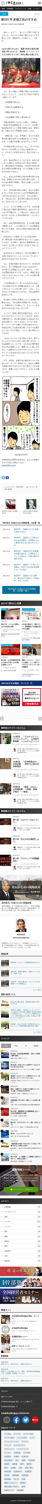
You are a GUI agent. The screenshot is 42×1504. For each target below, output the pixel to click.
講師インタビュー (10, 1483)
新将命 (29, 1464)
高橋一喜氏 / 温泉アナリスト (19, 1058)
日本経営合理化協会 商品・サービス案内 (16, 1401)
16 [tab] (21, 718)
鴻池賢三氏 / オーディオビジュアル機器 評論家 (25, 1069)
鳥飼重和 (20, 1490)
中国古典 (17, 1453)
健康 (23, 1460)
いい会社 (7, 1434)
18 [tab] (28, 718)
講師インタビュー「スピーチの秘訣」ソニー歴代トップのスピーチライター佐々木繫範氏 (31, 663)
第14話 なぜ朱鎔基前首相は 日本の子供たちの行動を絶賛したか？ (10, 662)
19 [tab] (31, 718)
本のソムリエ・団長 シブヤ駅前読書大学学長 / (25, 1127)
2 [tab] (6, 716)
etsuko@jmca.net (8, 465)
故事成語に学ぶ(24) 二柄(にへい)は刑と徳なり (25, 1101)
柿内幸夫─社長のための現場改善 (12, 24)
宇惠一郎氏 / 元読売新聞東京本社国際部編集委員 (25, 1105)
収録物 (36, 1046)
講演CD (23, 1483)
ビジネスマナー (19, 1445)
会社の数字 (8, 1460)
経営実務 (25, 1475)
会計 (17, 1460)
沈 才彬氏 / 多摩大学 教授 (8, 670)
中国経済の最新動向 (9, 668)
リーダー (36, 9)
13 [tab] (11, 718)
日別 (6, 1046)
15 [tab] (18, 718)
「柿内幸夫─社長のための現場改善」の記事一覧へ (21, 590)
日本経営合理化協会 (9, 1406)
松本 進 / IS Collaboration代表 (20, 1136)
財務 (23, 1486)
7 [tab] (23, 716)
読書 (23, 1479)
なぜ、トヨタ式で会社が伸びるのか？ (27, 825)
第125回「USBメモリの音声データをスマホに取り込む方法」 (25, 1066)
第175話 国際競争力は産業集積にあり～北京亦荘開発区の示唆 (25, 1112)
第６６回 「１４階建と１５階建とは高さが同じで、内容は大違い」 (26, 1157)
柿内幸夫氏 (19, 487)
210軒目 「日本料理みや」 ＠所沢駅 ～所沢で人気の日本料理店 (26, 764)
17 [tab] (24, 718)
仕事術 (16, 1456)
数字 (22, 1231)
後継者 (6, 1464)
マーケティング (20, 9)
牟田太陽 (7, 1471)
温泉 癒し (29, 1468)
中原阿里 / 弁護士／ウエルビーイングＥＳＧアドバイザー (25, 1081)
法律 (20, 1468)
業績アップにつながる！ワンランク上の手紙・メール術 (32, 633)
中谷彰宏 (7, 1456)
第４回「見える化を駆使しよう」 (26, 840)
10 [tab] (33, 716)
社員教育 (28, 1471)
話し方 (16, 1479)
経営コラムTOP (6, 1397)
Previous (2, 719)
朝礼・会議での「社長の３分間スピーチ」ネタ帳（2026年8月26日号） (25, 1090)
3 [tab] (9, 716)
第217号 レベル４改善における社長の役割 (10, 625)
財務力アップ (9, 1490)
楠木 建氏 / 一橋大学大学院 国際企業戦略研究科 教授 (26, 1149)
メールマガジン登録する (21, 1189)
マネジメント (9, 1449)
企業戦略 (10, 9)
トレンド (22, 1226)
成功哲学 (22, 1251)
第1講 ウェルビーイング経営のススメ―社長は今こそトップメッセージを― (25, 1077)
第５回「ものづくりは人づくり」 (26, 821)
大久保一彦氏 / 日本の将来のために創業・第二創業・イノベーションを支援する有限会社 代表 (28, 750)
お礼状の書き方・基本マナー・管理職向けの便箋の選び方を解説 (31, 626)
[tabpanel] (10, 698)
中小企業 (27, 1453)
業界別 (22, 1241)
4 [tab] (13, 716)
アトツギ (17, 1434)
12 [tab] (39, 716)
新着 (3, 9)
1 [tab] (2, 716)
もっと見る (37, 990)
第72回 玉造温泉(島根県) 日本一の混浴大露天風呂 (25, 1054)
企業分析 (25, 1456)
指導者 (14, 1464)
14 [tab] (14, 718)
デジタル (25, 1441)
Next (40, 719)
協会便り (22, 1261)
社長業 (6, 1475)
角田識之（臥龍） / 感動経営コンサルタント (24, 1093)
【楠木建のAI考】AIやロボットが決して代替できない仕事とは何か (25, 1144)
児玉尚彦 (31, 1460)
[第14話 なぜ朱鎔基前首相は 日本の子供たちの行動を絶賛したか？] (10, 649)
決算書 (13, 1468)
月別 (16, 1046)
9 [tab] (29, 716)
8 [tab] (26, 716)
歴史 (6, 1468)
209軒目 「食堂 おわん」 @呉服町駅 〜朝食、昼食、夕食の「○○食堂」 (26, 789)
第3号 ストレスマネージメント (22, 1133)
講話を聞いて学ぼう (11, 1486)
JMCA (19, 1500)
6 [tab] (19, 716)
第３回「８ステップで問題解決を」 (26, 859)
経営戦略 (7, 1479)
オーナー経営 (9, 1438)
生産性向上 (18, 1471)
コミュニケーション (11, 1441)
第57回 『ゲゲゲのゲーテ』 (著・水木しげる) (26, 1123)
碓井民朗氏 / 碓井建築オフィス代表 (21, 1161)
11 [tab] (36, 716)
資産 (29, 9)
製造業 (4, 13)
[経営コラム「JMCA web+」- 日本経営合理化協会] (14, 3)
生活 (22, 1256)
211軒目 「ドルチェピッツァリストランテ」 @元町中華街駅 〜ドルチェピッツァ (26, 738)
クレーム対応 (22, 1438)
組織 (22, 1236)
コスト (32, 1438)
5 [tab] (16, 716)
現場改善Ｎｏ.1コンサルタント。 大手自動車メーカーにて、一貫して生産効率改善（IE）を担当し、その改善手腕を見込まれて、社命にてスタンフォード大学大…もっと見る (20, 945)
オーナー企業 (28, 1434)
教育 (22, 1246)
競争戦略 (15, 1475)
